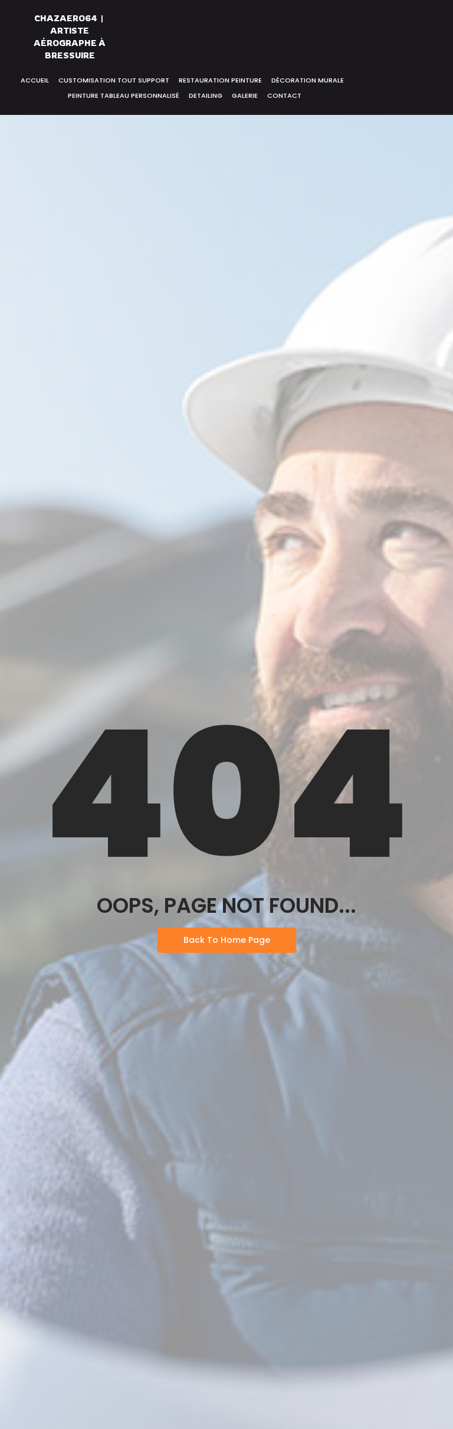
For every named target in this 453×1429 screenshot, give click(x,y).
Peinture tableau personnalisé (123, 95)
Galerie (245, 95)
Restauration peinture (220, 80)
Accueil (35, 80)
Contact (284, 95)
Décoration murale (307, 80)
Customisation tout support (113, 80)
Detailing (205, 95)
